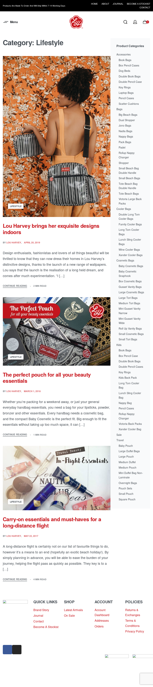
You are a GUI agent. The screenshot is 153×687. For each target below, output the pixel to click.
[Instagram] (16, 649)
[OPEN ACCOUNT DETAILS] (135, 22)
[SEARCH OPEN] (125, 22)
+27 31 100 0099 (14, 639)
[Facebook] (7, 649)
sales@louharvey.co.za (18, 630)
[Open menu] (11, 22)
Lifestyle (16, 206)
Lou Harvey (13, 242)
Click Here (61, 662)
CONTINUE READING (15, 286)
